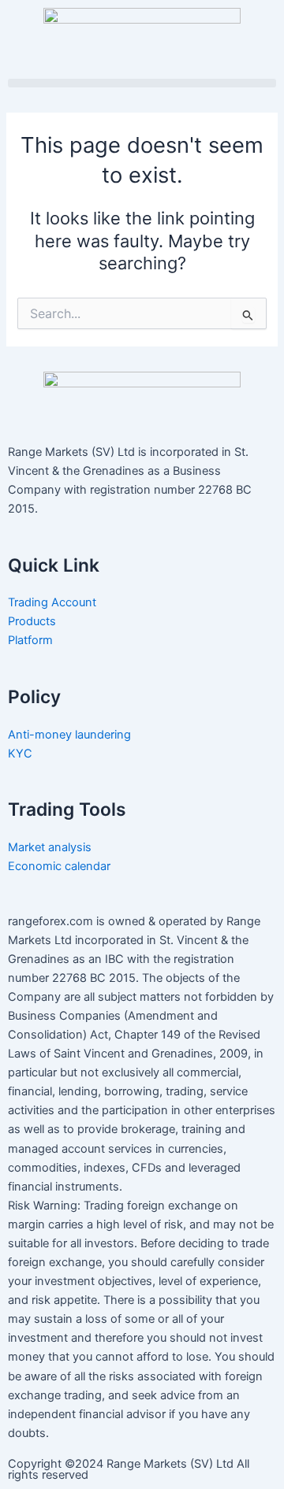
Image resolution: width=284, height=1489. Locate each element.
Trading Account (52, 602)
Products (32, 621)
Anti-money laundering (69, 735)
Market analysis (51, 847)
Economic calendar (61, 866)
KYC (22, 753)
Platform (30, 640)
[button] (142, 83)
